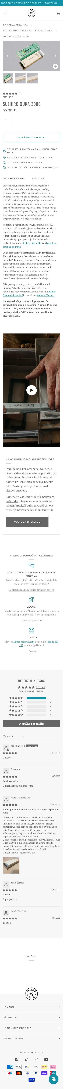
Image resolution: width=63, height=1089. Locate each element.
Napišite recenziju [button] (31, 723)
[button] (10, 93)
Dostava (38, 178)
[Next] (55, 56)
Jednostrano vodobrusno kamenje (28, 30)
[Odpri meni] (8, 13)
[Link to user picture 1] (11, 865)
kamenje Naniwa (45, 295)
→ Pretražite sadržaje (31, 620)
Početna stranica (15, 25)
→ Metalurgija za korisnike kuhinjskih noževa (31, 589)
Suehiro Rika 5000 (31, 243)
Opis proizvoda (14, 178)
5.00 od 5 (40, 687)
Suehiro (8, 97)
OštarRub (29, 1052)
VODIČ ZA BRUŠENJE (27, 521)
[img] (10, 752)
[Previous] (8, 56)
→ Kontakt (31, 651)
